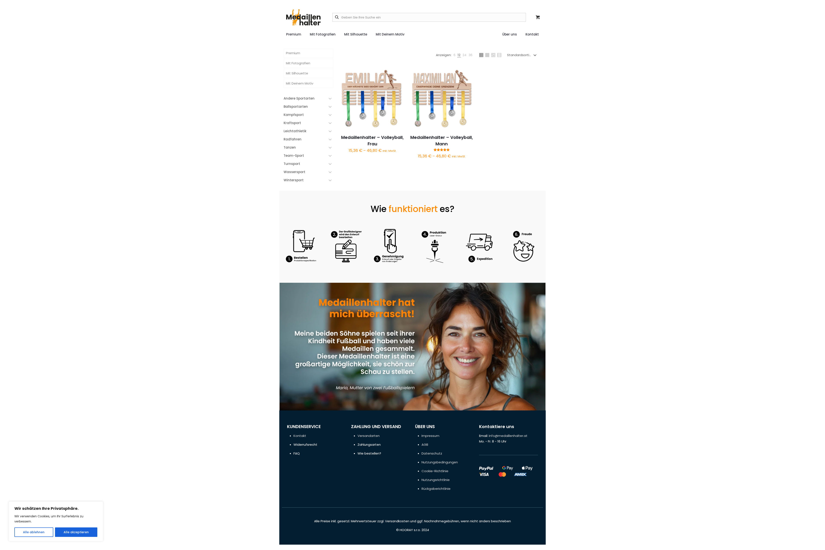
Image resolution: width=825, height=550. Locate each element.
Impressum (430, 435)
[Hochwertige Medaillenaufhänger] (303, 17)
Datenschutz (432, 453)
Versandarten (369, 435)
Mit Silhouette (297, 73)
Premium (293, 53)
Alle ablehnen (33, 532)
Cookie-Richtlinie (435, 471)
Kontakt (299, 435)
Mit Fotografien (298, 63)
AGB (425, 444)
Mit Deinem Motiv (299, 83)
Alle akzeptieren (76, 532)
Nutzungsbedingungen (440, 462)
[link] (454, 55)
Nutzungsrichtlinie (436, 480)
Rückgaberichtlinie (436, 488)
